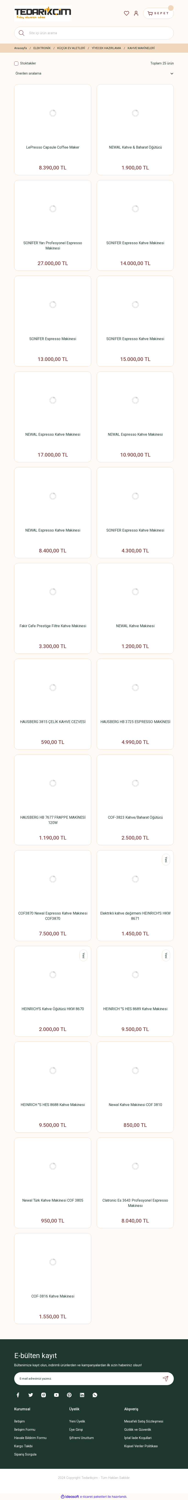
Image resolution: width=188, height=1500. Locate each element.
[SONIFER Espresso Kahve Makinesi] (135, 209)
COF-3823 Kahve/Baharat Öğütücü (135, 817)
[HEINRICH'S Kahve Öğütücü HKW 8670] (52, 975)
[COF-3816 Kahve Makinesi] (52, 1262)
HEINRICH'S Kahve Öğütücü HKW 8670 (53, 1009)
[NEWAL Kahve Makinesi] (135, 592)
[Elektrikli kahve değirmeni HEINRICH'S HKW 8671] (135, 879)
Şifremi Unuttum (81, 1438)
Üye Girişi (76, 1430)
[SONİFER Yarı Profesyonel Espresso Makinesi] (52, 209)
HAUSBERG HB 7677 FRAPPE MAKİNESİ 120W (53, 820)
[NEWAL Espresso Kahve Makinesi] (52, 400)
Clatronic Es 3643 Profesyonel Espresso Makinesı (135, 1203)
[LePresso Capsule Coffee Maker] (52, 113)
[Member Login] (136, 13)
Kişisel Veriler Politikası (141, 1446)
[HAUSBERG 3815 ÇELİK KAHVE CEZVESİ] (52, 687)
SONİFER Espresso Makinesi (52, 339)
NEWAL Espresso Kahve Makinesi (52, 434)
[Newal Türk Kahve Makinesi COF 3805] (52, 1166)
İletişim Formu (24, 1430)
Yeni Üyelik (77, 1421)
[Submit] (165, 1378)
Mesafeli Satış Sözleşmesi (143, 1421)
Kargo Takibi (23, 1446)
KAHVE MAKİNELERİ (141, 48)
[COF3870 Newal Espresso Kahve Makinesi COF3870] (52, 879)
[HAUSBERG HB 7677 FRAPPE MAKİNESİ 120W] (52, 783)
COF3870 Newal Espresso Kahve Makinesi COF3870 (52, 916)
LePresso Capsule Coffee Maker (52, 147)
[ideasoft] (70, 1497)
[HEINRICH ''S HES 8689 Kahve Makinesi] (135, 975)
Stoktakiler (28, 63)
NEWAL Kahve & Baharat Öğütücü (135, 147)
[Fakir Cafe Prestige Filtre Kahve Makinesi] (52, 592)
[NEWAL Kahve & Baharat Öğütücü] (135, 113)
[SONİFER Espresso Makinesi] (52, 304)
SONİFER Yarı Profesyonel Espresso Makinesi (52, 245)
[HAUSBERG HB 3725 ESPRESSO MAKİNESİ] (135, 687)
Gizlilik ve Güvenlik (137, 1430)
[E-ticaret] (93, 1497)
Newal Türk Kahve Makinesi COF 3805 (52, 1200)
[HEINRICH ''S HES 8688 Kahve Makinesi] (52, 1070)
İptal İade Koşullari (138, 1438)
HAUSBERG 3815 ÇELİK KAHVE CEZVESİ (53, 722)
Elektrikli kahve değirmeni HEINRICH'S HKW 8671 (135, 916)
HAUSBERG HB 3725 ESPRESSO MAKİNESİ (135, 722)
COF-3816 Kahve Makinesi (52, 1296)
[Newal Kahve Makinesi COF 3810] (135, 1070)
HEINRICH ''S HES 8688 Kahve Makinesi (53, 1105)
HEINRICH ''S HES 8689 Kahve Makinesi (135, 1009)
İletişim (19, 1421)
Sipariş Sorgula (25, 1454)
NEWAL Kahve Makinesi (135, 626)
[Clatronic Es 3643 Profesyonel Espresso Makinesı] (135, 1166)
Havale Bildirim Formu (30, 1438)
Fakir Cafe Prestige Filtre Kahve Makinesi (52, 626)
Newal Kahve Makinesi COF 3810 (135, 1105)
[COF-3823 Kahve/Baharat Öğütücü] (135, 783)
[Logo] (43, 13)
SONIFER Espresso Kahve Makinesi (135, 243)
